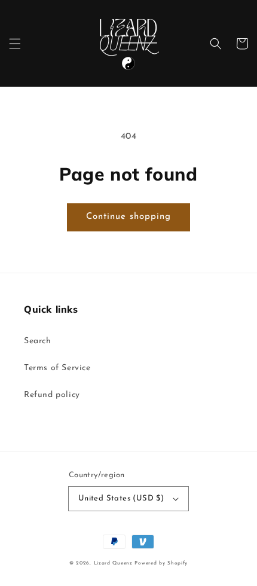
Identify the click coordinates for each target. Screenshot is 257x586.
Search (37, 341)
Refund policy (52, 394)
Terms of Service (57, 368)
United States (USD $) (121, 498)
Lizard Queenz (113, 563)
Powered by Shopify (161, 563)
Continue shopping (128, 216)
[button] (15, 43)
